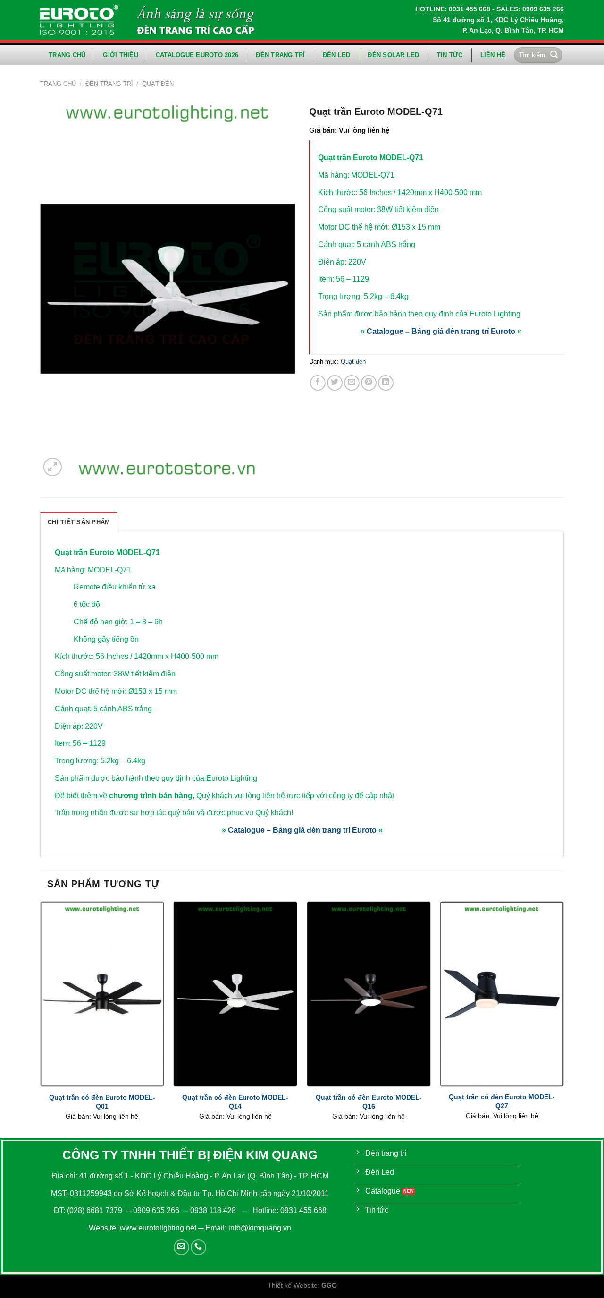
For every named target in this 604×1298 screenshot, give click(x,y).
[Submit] (554, 55)
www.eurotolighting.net (158, 1228)
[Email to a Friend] (352, 383)
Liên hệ (493, 55)
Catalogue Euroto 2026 (197, 55)
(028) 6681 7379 (95, 1210)
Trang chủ (67, 55)
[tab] (78, 522)
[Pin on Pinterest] (369, 383)
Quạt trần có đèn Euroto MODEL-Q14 (235, 1101)
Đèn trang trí (280, 55)
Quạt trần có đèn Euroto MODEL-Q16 (369, 1101)
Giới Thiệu (120, 55)
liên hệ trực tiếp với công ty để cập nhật (328, 796)
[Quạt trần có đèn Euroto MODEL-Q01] (102, 994)
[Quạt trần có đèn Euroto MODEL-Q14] (235, 994)
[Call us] (198, 1247)
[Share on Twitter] (335, 383)
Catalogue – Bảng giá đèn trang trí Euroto (441, 331)
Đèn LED (337, 55)
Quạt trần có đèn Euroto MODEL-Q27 (502, 1101)
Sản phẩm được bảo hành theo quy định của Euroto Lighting (419, 314)
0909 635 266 (156, 1210)
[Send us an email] (181, 1247)
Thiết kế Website (293, 1285)
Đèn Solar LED (393, 55)
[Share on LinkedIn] (386, 383)
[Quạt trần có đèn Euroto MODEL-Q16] (368, 994)
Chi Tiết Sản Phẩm (79, 522)
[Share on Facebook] (318, 383)
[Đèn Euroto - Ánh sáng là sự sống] (79, 20)
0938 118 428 (213, 1210)
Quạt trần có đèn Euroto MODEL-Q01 (102, 1101)
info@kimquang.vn (259, 1228)
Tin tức (450, 55)
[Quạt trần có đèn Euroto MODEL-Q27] (501, 994)
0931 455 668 (303, 1210)
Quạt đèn (158, 83)
